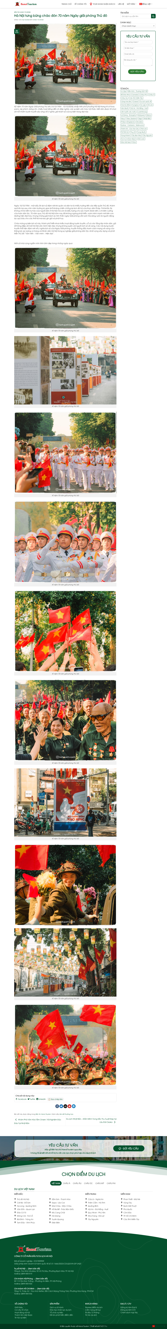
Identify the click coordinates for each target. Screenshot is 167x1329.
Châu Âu (124, 98)
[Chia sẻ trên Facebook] (57, 1106)
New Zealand (132, 118)
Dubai (135, 101)
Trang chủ (66, 4)
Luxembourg (142, 112)
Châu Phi (143, 94)
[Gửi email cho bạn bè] (65, 1106)
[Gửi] (153, 16)
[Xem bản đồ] (34, 1268)
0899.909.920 (26, 1283)
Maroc (149, 115)
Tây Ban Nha (136, 135)
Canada (135, 94)
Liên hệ (121, 4)
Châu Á (151, 94)
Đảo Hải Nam (126, 142)
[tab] (56, 1183)
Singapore (130, 122)
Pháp (123, 122)
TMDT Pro (103, 1326)
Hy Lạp (142, 105)
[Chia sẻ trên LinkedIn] (74, 1106)
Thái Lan (144, 129)
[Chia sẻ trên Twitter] (61, 1106)
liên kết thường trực (66, 1114)
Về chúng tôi (80, 4)
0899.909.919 (26, 1273)
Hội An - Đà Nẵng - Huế (139, 108)
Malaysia (141, 115)
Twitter (32, 1099)
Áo (122, 139)
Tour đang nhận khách (104, 4)
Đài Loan (141, 139)
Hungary (135, 105)
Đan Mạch (132, 139)
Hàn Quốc (124, 108)
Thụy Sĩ (133, 132)
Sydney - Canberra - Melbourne (132, 125)
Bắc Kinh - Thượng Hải (136, 91)
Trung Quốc (141, 132)
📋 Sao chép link (55, 1099)
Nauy (123, 118)
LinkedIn (42, 1099)
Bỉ (146, 91)
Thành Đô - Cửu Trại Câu (130, 129)
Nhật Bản (147, 118)
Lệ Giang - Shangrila (128, 115)
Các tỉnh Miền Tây (136, 98)
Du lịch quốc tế (145, 101)
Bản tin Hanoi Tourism (22, 12)
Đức (134, 142)
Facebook (21, 1099)
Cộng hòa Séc (126, 101)
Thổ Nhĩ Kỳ (124, 132)
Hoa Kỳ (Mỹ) (125, 105)
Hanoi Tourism (38, 19)
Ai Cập (123, 91)
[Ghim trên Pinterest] (69, 1106)
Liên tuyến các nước (128, 112)
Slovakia (139, 122)
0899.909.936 (26, 1293)
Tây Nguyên (147, 135)
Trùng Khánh (125, 135)
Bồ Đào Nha (125, 94)
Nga (140, 118)
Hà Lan (150, 105)
